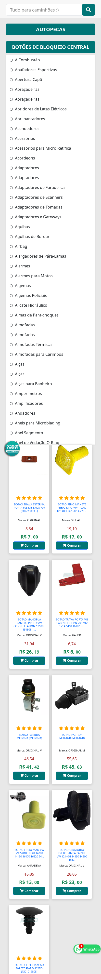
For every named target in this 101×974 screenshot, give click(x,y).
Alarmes (22, 266)
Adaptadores (26, 168)
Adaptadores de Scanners (38, 197)
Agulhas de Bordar (32, 236)
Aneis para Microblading (37, 423)
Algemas (22, 285)
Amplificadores (28, 403)
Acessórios (24, 138)
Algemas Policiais (30, 295)
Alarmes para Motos (33, 275)
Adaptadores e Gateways (37, 217)
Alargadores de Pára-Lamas (40, 256)
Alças (19, 364)
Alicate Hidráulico (30, 305)
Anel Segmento (28, 432)
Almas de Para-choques (36, 315)
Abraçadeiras (26, 89)
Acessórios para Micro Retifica (42, 148)
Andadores (24, 413)
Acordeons (24, 158)
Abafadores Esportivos (35, 69)
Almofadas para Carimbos (38, 354)
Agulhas (22, 226)
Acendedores (26, 128)
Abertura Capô (28, 79)
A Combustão (27, 60)
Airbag (20, 246)
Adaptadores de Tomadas (38, 207)
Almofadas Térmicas (33, 344)
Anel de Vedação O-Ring (36, 442)
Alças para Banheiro (33, 383)
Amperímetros (28, 393)
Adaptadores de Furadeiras (39, 187)
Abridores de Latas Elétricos (40, 109)
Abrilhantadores (29, 118)
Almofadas (24, 325)
